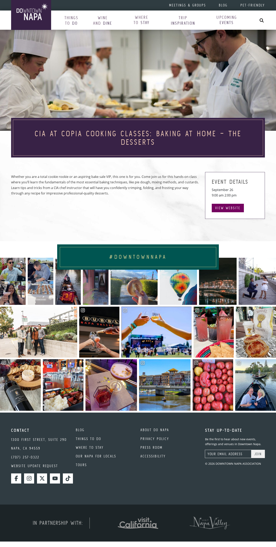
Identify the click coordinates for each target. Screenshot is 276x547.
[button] (71, 20)
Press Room (151, 447)
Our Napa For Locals (96, 456)
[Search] (261, 20)
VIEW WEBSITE (227, 208)
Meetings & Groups (187, 5)
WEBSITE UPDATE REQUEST (34, 466)
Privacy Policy (154, 439)
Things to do (88, 439)
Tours (81, 465)
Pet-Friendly (252, 5)
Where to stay (90, 447)
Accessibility (153, 456)
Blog (223, 5)
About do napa (154, 430)
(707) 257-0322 (25, 457)
